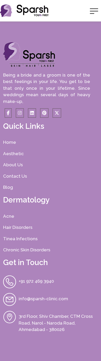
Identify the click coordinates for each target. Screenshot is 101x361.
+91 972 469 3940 (36, 281)
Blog (8, 187)
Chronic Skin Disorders (26, 249)
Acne (8, 216)
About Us (13, 164)
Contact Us (15, 176)
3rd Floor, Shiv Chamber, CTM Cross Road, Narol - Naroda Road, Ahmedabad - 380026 (56, 323)
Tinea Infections (20, 238)
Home (9, 142)
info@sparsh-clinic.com (43, 298)
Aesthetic (13, 153)
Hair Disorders (17, 227)
